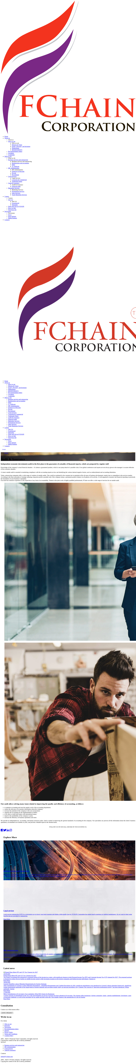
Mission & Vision (17, 145)
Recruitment (15, 175)
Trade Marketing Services (19, 195)
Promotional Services (18, 191)
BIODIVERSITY (17, 150)
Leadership (11, 155)
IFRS (13, 165)
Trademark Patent (17, 181)
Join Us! (10, 200)
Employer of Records (18, 171)
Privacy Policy (8, 1032)
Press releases (12, 216)
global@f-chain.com (7, 1056)
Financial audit (16, 186)
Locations (11, 153)
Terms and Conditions (10, 1034)
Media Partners (12, 218)
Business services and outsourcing (18, 160)
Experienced (15, 203)
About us (7, 138)
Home (6, 136)
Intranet (6, 1030)
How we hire (12, 208)
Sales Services (16, 193)
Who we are (11, 141)
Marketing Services (13, 188)
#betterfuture (15, 148)
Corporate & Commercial (19, 180)
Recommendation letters (15, 151)
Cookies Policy (8, 1035)
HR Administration (13, 168)
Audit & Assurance (13, 183)
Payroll (14, 173)
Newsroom (7, 211)
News (10, 215)
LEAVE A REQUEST (7, 1013)
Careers (6, 196)
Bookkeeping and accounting (20, 163)
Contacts (7, 220)
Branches (7, 1025)
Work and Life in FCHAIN (16, 206)
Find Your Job (12, 210)
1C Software (15, 166)
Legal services (12, 176)
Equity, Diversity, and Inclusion (21, 146)
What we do (8, 156)
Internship (15, 205)
